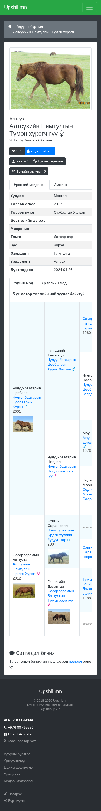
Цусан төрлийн (50, 161)
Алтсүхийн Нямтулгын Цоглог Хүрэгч (25, 569)
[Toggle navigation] (89, 7)
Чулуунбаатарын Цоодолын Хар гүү (62, 471)
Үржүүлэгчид (14, 761)
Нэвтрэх (14, 794)
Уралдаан (12, 774)
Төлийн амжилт (30, 171)
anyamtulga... (41, 151)
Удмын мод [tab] (23, 283)
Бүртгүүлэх (16, 801)
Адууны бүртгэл (30, 26)
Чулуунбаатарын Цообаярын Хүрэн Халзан (62, 364)
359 (19, 151)
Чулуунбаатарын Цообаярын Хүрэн (27, 402)
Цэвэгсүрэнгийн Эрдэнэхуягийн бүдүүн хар (61, 535)
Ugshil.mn (15, 7)
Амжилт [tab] (60, 184)
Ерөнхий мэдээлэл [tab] (29, 184)
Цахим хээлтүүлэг (19, 767)
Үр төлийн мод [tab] (54, 283)
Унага (22, 161)
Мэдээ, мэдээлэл (18, 781)
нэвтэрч (75, 661)
